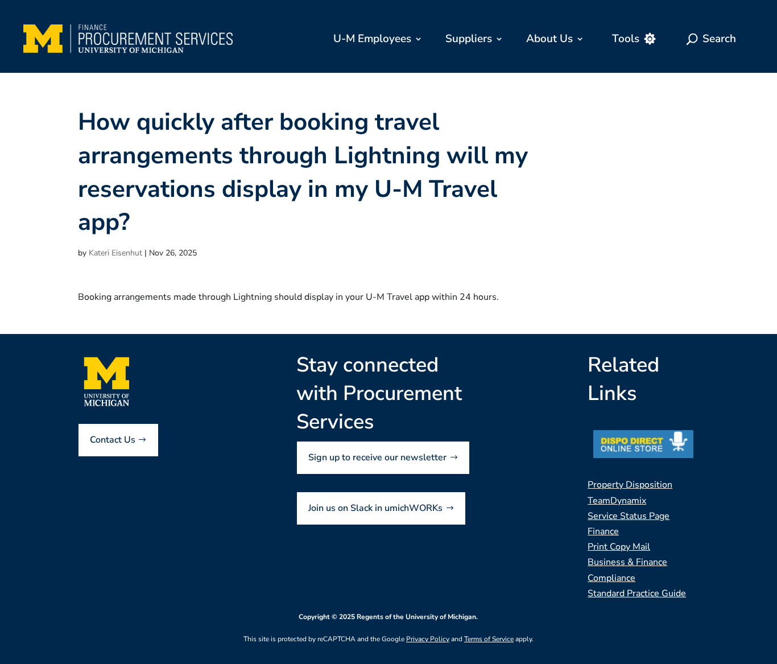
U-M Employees (372, 38)
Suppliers (468, 38)
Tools (625, 38)
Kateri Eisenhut (115, 253)
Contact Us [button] (112, 440)
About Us (549, 38)
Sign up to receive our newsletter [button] (377, 457)
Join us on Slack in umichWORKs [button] (375, 508)
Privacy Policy (427, 639)
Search (719, 38)
